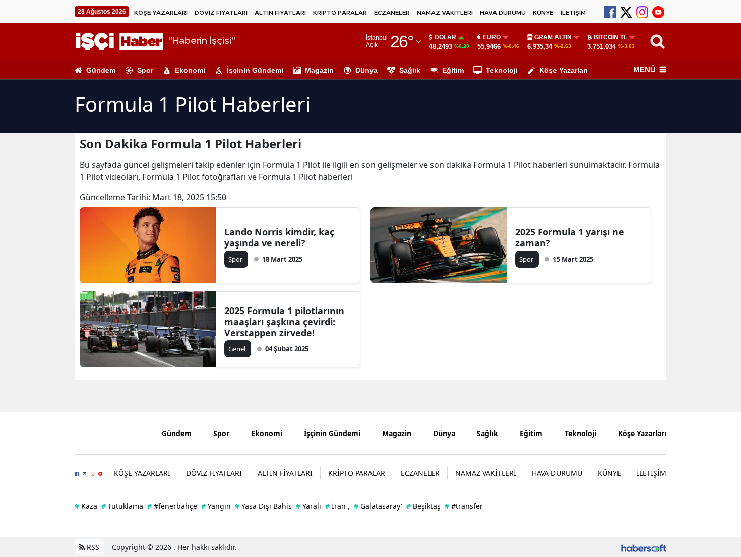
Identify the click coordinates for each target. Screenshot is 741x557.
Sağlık (409, 70)
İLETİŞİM (573, 13)
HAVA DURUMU (503, 13)
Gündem (100, 70)
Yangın (216, 506)
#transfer (464, 506)
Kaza (86, 506)
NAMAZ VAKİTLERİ (445, 13)
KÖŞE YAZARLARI (161, 13)
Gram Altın (553, 37)
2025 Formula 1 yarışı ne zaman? (569, 237)
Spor (145, 70)
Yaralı (308, 506)
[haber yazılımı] (643, 547)
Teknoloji (502, 70)
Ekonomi (190, 70)
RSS (92, 547)
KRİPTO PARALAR (340, 13)
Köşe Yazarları (563, 70)
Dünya (366, 70)
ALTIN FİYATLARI (280, 13)
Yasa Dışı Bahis (263, 506)
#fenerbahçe (172, 506)
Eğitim (453, 70)
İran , (337, 506)
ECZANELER (392, 13)
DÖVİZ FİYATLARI (221, 13)
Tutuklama (122, 506)
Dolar (445, 37)
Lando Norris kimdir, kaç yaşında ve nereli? (279, 237)
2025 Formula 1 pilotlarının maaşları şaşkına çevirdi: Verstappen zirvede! (284, 321)
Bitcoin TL (610, 37)
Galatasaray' (378, 506)
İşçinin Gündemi (255, 70)
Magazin (319, 70)
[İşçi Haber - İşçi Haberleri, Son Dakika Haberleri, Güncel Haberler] (111, 432)
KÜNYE (543, 13)
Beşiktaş (423, 506)
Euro (492, 37)
